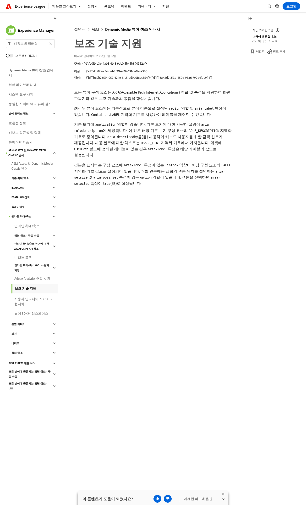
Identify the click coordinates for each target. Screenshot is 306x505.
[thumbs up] (157, 499)
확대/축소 (17, 352)
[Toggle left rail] (55, 19)
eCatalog (17, 187)
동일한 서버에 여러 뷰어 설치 (30, 104)
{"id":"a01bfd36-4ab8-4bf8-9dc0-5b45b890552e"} (114, 63)
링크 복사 (279, 51)
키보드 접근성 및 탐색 (25, 132)
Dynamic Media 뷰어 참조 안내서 (132, 29)
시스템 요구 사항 (21, 94)
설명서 (80, 29)
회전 (14, 333)
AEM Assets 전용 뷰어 (22, 363)
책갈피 (260, 51)
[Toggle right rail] (250, 19)
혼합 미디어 (18, 324)
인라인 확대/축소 (21, 216)
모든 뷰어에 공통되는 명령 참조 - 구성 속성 (30, 374)
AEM (95, 29)
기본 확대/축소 (20, 178)
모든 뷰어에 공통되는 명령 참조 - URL (28, 386)
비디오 (15, 343)
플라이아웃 (18, 206)
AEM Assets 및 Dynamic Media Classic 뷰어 (27, 153)
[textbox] (30, 43)
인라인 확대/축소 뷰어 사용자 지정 (31, 268)
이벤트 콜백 (23, 257)
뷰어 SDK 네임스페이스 (31, 313)
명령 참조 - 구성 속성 (26, 235)
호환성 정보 (17, 123)
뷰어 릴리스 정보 (18, 113)
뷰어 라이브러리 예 (23, 85)
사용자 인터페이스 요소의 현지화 (33, 301)
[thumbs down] (168, 499)
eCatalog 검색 (20, 197)
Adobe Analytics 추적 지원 (32, 278)
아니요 (273, 41)
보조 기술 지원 (25, 288)
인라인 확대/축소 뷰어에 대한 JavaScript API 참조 (31, 246)
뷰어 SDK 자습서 (21, 142)
